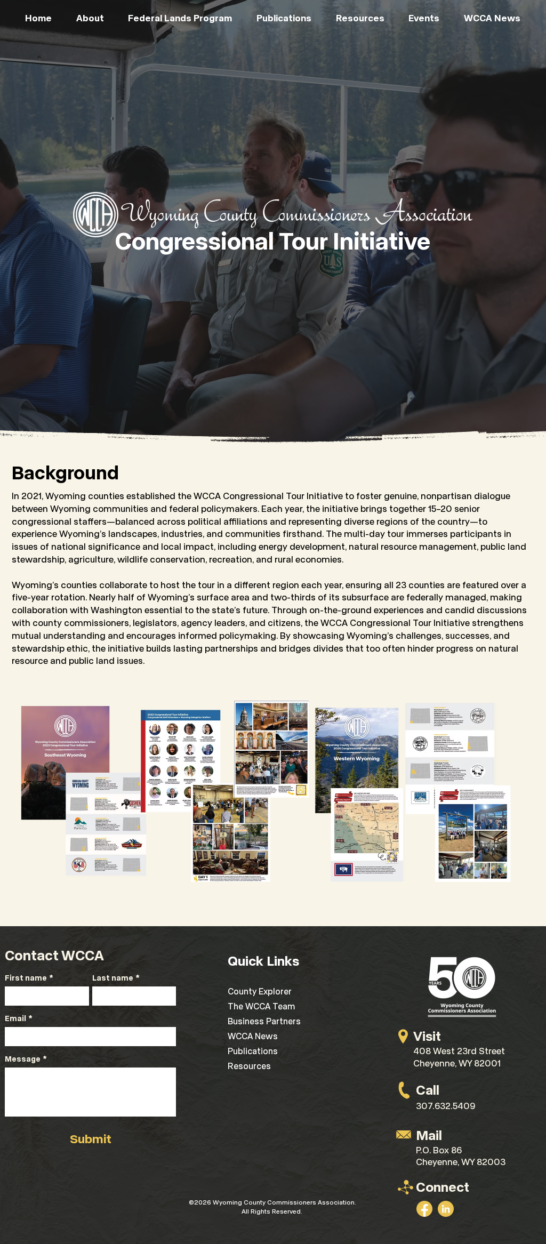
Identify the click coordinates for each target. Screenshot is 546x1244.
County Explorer (260, 991)
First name (29, 977)
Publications (253, 1051)
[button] (90, 17)
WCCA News (253, 1036)
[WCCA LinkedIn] (446, 1209)
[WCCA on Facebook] (424, 1209)
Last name (116, 977)
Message (26, 1058)
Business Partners (264, 1021)
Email (19, 1018)
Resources (249, 1066)
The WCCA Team (261, 1006)
